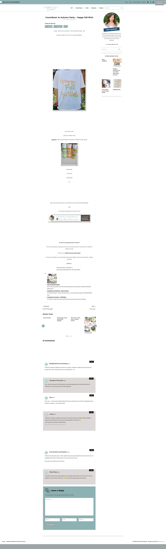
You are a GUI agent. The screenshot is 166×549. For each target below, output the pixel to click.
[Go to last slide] (43, 326)
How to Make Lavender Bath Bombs (105, 91)
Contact (144, 2)
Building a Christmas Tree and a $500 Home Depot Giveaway (116, 71)
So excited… (93, 308)
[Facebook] (148, 2)
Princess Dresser (47, 317)
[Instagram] (150, 2)
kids (71, 19)
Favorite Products (137, 2)
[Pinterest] (153, 2)
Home (126, 2)
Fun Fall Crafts (88, 332)
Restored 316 (161, 541)
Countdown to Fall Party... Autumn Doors (58, 291)
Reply (91, 361)
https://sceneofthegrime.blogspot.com (55, 424)
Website (81, 519)
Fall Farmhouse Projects (53, 284)
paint (74, 19)
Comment (49, 499)
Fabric (68, 19)
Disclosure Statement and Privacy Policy (15, 541)
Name (47, 519)
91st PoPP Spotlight (48, 308)
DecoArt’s (54, 139)
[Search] (119, 49)
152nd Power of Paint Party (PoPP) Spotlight (62, 319)
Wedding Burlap (116, 89)
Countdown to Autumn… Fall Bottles (56, 297)
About (130, 2)
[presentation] (90, 324)
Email (63, 519)
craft (64, 19)
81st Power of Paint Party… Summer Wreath (75, 319)
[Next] (95, 326)
